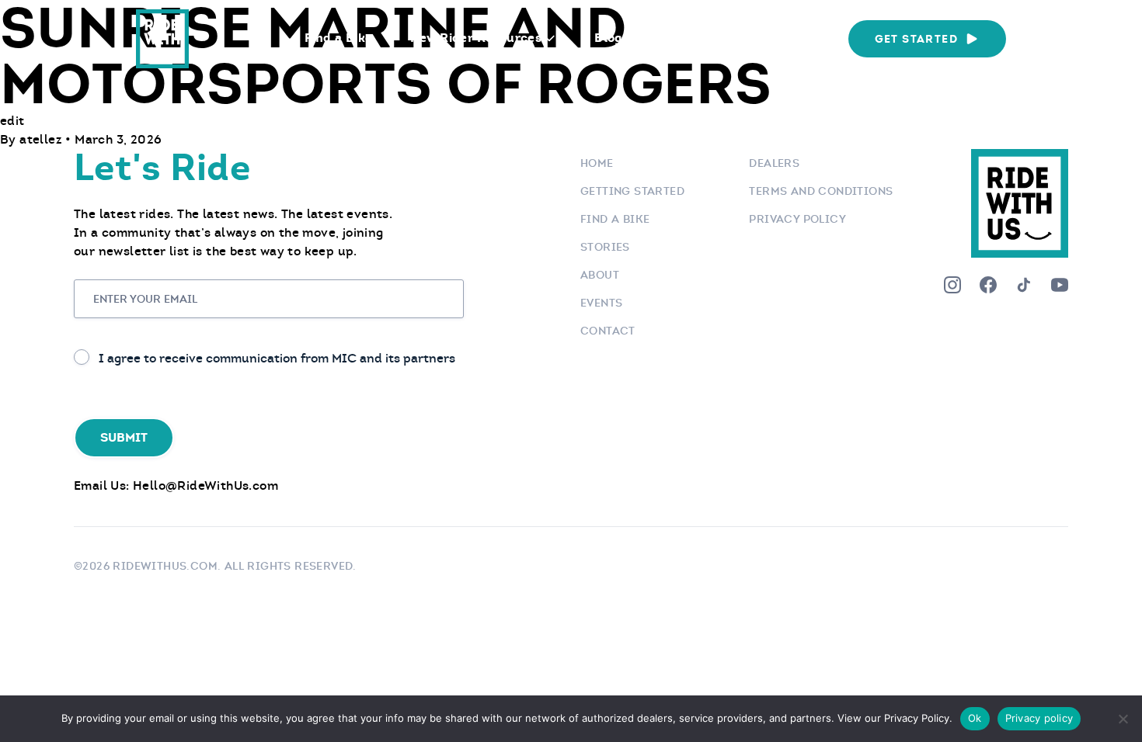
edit (12, 121)
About (599, 275)
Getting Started (632, 191)
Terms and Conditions (821, 191)
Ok (975, 718)
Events (687, 37)
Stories (605, 247)
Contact (607, 331)
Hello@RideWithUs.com (205, 485)
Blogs (611, 37)
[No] (1122, 718)
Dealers (774, 163)
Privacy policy (1039, 718)
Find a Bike (338, 37)
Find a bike (614, 219)
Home (597, 163)
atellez (42, 139)
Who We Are (783, 37)
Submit (124, 437)
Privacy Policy (797, 219)
